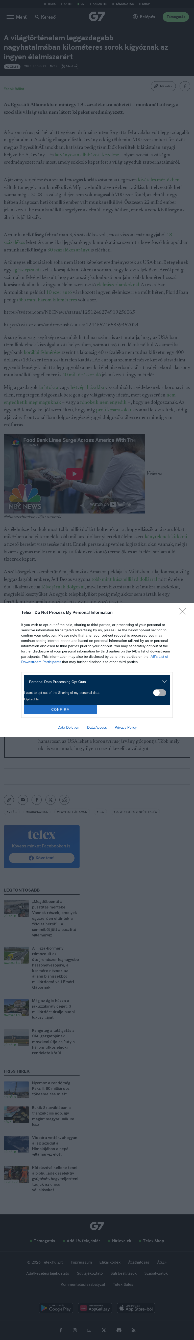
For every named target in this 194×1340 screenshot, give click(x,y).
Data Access (97, 727)
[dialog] (97, 670)
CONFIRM (60, 709)
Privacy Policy (126, 727)
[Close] (184, 613)
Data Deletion (68, 727)
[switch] (159, 692)
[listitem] (95, 681)
